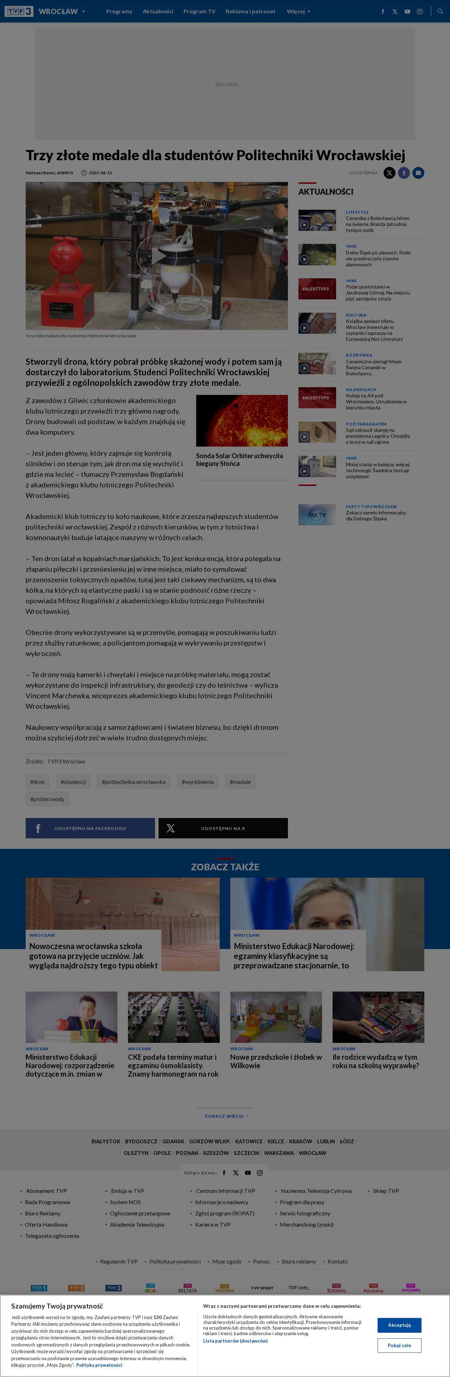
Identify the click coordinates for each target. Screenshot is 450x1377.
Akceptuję (399, 1325)
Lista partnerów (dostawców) (235, 1341)
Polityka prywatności (99, 1365)
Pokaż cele (399, 1345)
